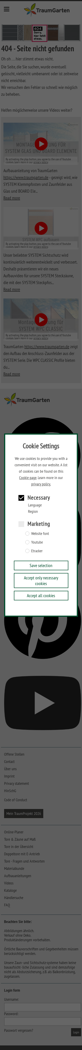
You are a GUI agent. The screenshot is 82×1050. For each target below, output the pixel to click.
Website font (40, 533)
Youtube (37, 542)
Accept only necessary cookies (41, 580)
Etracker (37, 550)
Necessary (39, 497)
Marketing (39, 523)
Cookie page (27, 477)
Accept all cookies (41, 595)
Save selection (41, 565)
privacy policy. (41, 484)
